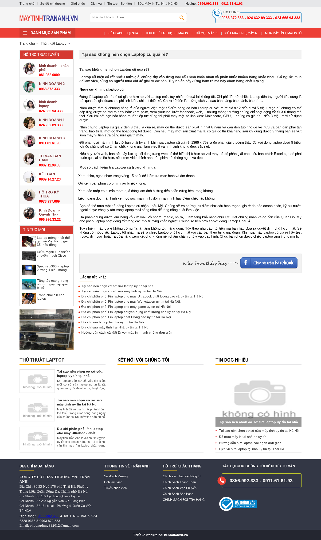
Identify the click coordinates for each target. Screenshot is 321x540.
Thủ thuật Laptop (42, 360)
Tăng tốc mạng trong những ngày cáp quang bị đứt (54, 284)
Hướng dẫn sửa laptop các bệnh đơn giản (250, 443)
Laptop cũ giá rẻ (275, 232)
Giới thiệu (78, 3)
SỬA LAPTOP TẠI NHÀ (123, 33)
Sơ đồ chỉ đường (116, 476)
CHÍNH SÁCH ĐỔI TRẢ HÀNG (184, 499)
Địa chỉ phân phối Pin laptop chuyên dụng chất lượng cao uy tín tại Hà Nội (135, 312)
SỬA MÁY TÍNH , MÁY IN (241, 33)
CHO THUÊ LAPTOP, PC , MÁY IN (167, 33)
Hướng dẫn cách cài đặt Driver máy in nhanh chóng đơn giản (126, 332)
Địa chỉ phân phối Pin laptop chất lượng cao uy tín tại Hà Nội (125, 317)
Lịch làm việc (113, 482)
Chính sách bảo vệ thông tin (182, 476)
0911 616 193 (75, 516)
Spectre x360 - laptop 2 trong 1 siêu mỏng (53, 268)
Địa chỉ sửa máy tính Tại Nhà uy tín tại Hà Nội (114, 327)
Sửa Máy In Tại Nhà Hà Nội (157, 3)
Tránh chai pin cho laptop (50, 296)
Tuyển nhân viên (115, 488)
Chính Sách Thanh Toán (179, 482)
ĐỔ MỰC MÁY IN (207, 33)
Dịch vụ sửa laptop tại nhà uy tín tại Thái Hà (251, 449)
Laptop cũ (87, 77)
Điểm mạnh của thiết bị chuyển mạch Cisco (54, 253)
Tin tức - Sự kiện (119, 3)
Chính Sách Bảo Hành (178, 494)
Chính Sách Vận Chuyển (179, 488)
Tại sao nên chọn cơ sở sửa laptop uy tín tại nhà (116, 286)
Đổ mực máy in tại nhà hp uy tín (242, 437)
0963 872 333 (49, 521)
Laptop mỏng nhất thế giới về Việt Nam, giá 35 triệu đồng (53, 241)
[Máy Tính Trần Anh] (160, 27)
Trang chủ (27, 43)
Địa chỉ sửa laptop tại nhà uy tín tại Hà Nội (112, 322)
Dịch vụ (96, 3)
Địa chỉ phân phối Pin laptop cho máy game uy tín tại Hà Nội (125, 307)
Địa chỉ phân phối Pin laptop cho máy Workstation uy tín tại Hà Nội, (130, 301)
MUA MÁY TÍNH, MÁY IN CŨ (283, 33)
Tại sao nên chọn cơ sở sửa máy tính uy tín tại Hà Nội (121, 291)
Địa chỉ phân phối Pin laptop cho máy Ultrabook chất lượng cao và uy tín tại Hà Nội (142, 296)
